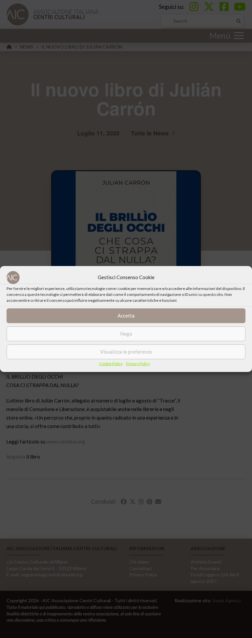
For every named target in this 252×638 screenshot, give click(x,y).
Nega (126, 334)
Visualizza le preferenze (126, 352)
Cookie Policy (111, 363)
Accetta (126, 316)
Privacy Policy (138, 363)
